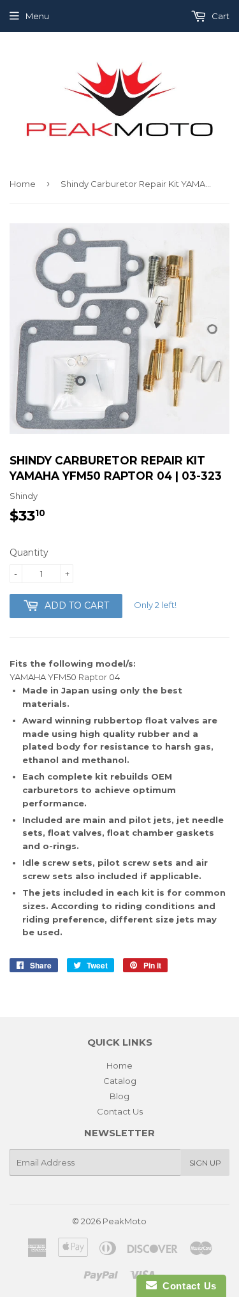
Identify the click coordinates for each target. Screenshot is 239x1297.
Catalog (119, 1081)
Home (23, 184)
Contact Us (120, 1111)
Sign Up (205, 1162)
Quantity (29, 552)
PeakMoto (125, 1221)
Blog (119, 1096)
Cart (219, 16)
